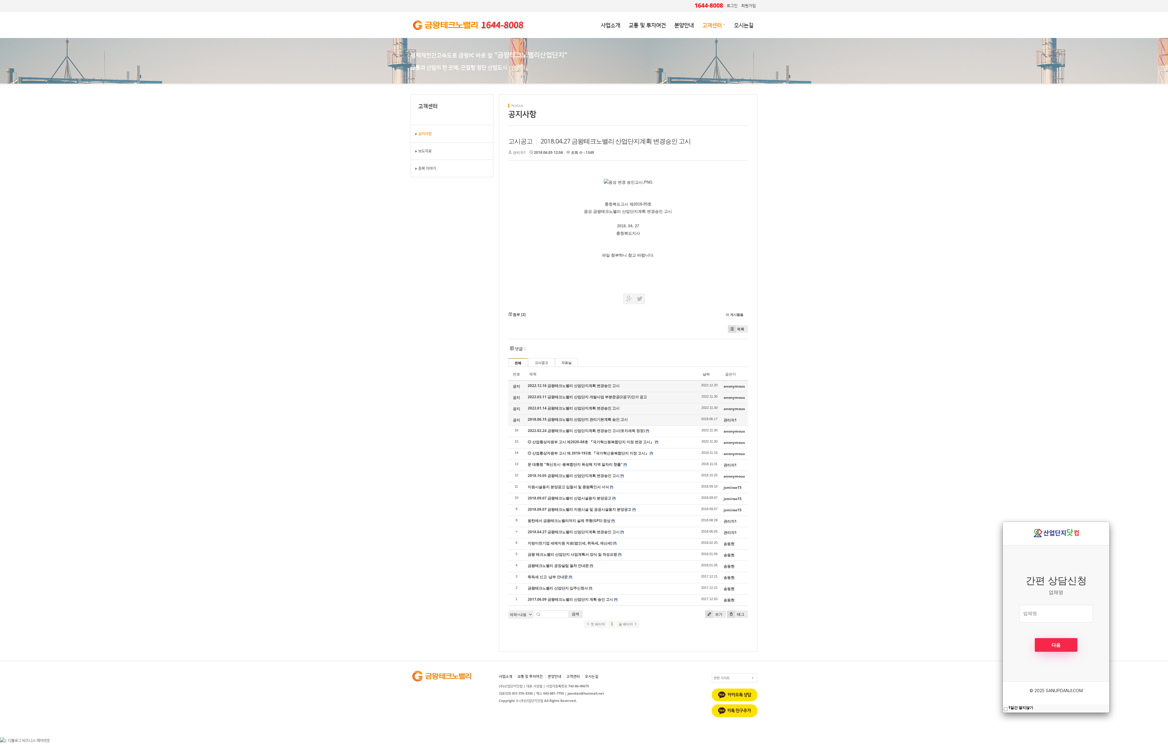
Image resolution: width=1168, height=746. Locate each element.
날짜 (706, 374)
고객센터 (712, 25)
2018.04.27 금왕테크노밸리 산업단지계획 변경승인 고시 (616, 141)
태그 (740, 614)
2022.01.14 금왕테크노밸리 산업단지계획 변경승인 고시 (574, 408)
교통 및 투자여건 (647, 25)
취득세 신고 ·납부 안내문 (548, 576)
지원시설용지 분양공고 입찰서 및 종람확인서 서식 (568, 486)
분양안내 (684, 25)
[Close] (1109, 521)
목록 (740, 329)
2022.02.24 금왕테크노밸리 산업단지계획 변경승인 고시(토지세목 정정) (586, 430)
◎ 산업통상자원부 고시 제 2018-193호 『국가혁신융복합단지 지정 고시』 (588, 453)
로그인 (732, 5)
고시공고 (520, 141)
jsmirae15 (733, 487)
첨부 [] (519, 314)
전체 (518, 363)
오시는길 (743, 25)
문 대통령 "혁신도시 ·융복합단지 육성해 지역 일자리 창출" (575, 464)
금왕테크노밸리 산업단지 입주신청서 (558, 588)
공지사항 (425, 133)
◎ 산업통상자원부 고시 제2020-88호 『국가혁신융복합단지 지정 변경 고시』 (591, 441)
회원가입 (748, 5)
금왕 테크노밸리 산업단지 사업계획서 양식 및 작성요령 (572, 554)
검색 (575, 613)
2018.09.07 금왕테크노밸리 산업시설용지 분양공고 (569, 498)
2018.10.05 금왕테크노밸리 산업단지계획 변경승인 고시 (574, 475)
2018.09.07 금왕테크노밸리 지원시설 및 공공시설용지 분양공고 (579, 509)
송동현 (729, 543)
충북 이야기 (427, 168)
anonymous (734, 386)
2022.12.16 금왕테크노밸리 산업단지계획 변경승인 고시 (574, 385)
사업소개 (610, 25)
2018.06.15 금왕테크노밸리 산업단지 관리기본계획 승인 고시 (578, 419)
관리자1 (519, 152)
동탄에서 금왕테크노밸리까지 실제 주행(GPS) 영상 (569, 520)
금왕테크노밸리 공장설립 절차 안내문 (558, 565)
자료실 (566, 362)
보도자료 (425, 151)
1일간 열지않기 (1020, 707)
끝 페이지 (626, 624)
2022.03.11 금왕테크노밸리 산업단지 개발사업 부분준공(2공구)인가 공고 (587, 396)
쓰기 (718, 614)
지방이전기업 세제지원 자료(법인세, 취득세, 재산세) (570, 543)
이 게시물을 (734, 314)
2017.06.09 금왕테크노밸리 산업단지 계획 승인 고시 (570, 599)
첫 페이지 (597, 624)
